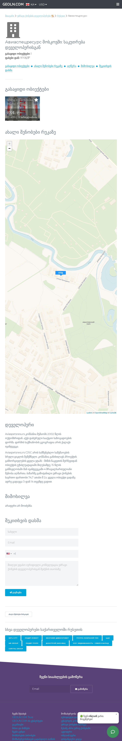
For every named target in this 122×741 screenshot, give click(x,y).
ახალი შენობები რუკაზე (48, 66)
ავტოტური (66, 731)
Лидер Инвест (31, 638)
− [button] (9, 148)
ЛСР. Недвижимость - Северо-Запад (91, 643)
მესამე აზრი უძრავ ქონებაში (75, 728)
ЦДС (108, 638)
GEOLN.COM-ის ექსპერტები (27, 720)
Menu (118, 4)
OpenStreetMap (101, 412)
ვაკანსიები (17, 724)
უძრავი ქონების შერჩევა (73, 724)
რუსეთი (61, 15)
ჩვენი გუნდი (18, 731)
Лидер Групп (32, 643)
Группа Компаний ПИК (87, 638)
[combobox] (9, 554)
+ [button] (9, 144)
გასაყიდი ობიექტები (17, 66)
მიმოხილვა (88, 66)
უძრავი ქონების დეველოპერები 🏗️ (35, 15)
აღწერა (71, 66)
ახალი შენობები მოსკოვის (19, 614)
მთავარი (9, 15)
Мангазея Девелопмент (57, 638)
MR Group (13, 643)
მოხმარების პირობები (23, 735)
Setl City (13, 638)
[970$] (61, 277)
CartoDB (112, 412)
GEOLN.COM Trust (22, 717)
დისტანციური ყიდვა (71, 739)
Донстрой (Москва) (55, 643)
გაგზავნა (17, 592)
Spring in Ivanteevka (20, 100)
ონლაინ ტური (68, 735)
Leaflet (89, 412)
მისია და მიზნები (21, 728)
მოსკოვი (11, 104)
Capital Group (16, 649)
